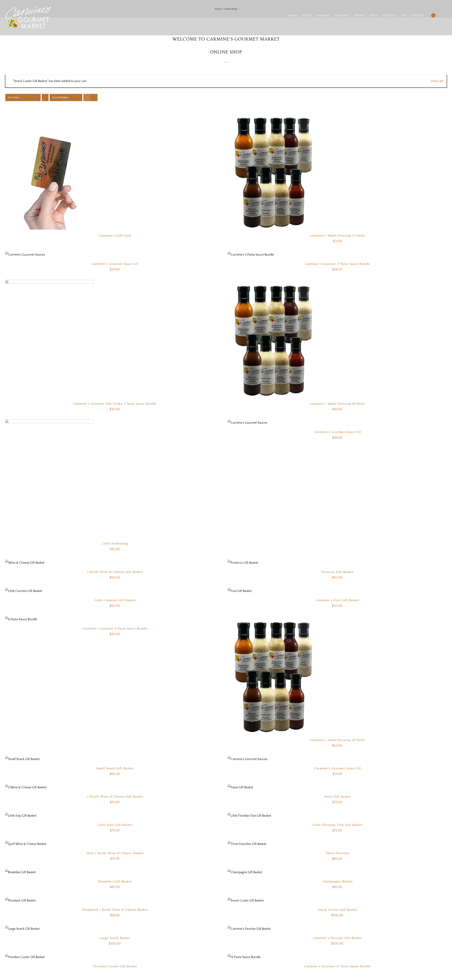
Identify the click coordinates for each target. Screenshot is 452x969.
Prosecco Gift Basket (337, 572)
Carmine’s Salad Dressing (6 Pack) (337, 403)
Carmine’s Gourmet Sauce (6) (337, 768)
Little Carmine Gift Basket (115, 600)
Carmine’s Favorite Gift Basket (337, 938)
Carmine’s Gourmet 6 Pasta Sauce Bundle (114, 628)
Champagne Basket (337, 881)
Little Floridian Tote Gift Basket (337, 825)
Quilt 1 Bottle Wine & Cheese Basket (115, 853)
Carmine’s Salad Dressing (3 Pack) (337, 235)
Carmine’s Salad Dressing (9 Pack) (337, 740)
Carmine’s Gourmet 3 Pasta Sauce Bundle (337, 264)
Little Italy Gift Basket (114, 825)
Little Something (115, 543)
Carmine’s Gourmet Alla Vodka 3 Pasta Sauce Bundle (114, 403)
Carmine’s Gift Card (115, 235)
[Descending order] (45, 97)
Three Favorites (337, 853)
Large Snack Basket (115, 938)
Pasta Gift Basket (337, 796)
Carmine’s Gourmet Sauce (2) (114, 264)
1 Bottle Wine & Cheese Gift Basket (115, 572)
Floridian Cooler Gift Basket (115, 966)
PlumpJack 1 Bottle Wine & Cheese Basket (115, 910)
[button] (441, 15)
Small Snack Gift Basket (114, 768)
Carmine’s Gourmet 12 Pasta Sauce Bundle (337, 966)
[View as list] (93, 97)
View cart (437, 81)
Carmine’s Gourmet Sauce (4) (337, 432)
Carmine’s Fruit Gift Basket (337, 600)
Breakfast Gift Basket (115, 881)
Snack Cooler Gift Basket (337, 910)
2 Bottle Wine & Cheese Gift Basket (115, 796)
